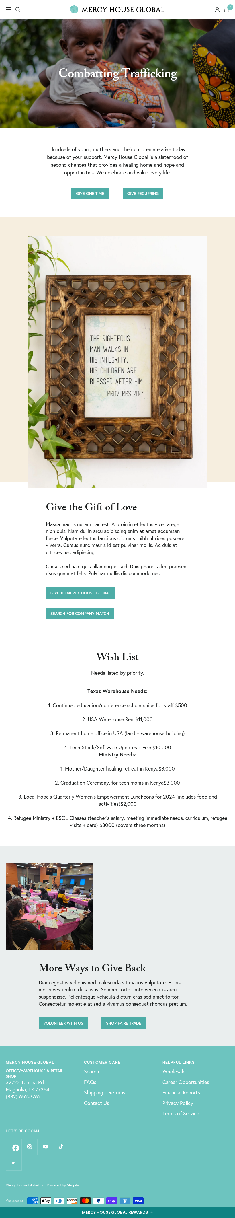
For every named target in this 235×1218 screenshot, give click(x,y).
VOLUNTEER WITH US (63, 1023)
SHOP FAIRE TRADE (123, 1023)
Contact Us (96, 1103)
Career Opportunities (185, 1082)
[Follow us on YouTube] (45, 1147)
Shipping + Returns (104, 1092)
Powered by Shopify (63, 1185)
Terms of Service (180, 1113)
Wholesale (173, 1071)
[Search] (17, 9)
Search (91, 1071)
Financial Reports (181, 1092)
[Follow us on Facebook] (13, 1147)
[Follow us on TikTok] (61, 1147)
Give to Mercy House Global (80, 593)
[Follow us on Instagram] (29, 1147)
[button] (117, 1212)
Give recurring (143, 193)
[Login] (217, 9)
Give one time (90, 193)
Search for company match (79, 613)
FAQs (90, 1082)
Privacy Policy (177, 1103)
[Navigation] (8, 9)
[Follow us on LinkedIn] (13, 1162)
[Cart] (226, 9)
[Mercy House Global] (117, 9)
